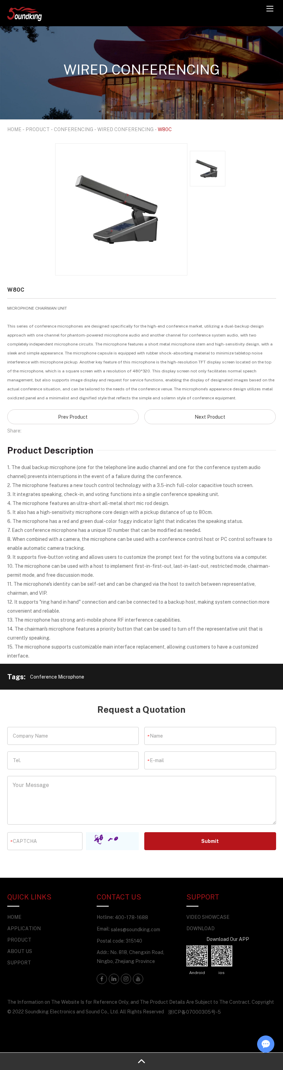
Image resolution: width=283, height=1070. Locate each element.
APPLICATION (24, 928)
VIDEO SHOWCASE (208, 917)
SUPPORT (19, 962)
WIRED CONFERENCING (125, 129)
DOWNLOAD (200, 928)
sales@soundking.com (135, 929)
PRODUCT (38, 129)
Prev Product (73, 417)
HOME (14, 129)
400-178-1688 (131, 917)
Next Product (210, 417)
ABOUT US (19, 951)
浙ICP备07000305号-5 (194, 1012)
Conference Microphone (57, 677)
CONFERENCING (73, 129)
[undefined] (121, 209)
